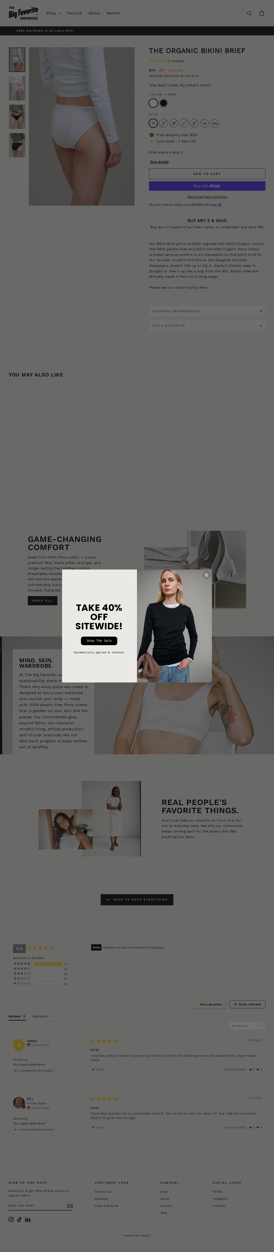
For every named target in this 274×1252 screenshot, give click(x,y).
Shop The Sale (99, 641)
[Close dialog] (206, 575)
